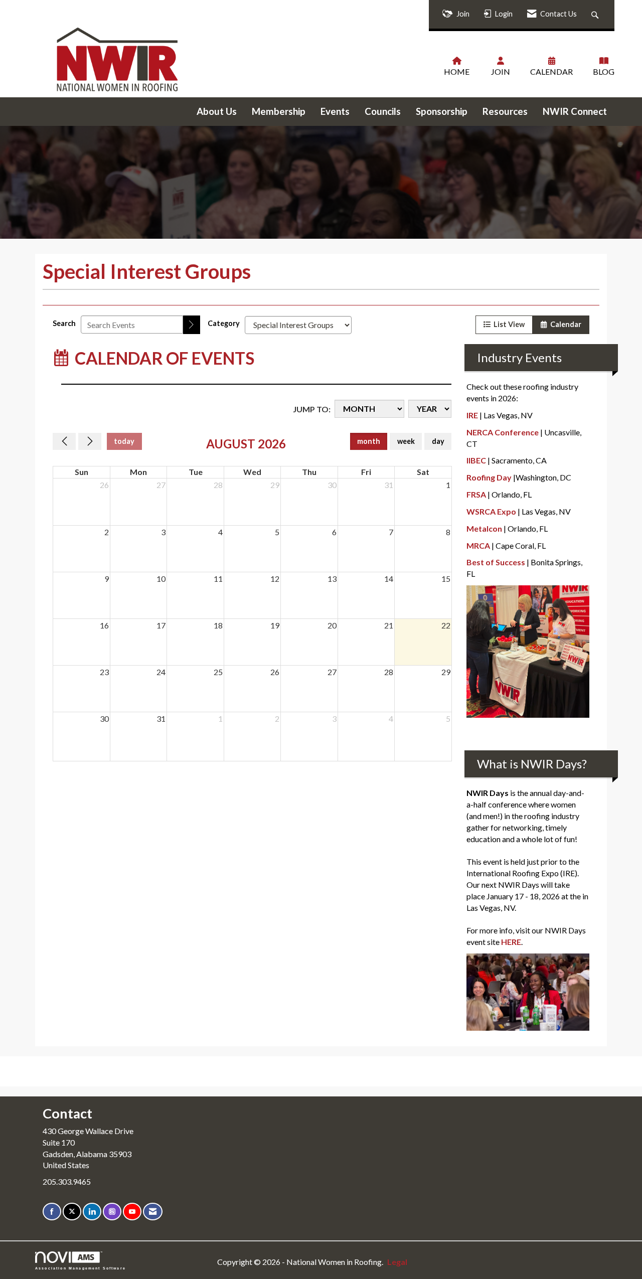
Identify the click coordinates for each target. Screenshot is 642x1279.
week (406, 441)
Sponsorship (441, 111)
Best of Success (495, 562)
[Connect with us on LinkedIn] (92, 1211)
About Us (217, 111)
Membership (278, 111)
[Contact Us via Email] (153, 1211)
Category (224, 323)
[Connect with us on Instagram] (112, 1211)
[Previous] (64, 441)
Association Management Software (80, 1268)
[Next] (89, 441)
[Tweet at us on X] (72, 1211)
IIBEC (476, 460)
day (438, 441)
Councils (383, 111)
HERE (511, 941)
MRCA (478, 545)
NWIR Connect (575, 111)
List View (508, 324)
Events (335, 111)
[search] (191, 324)
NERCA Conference (502, 432)
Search (64, 323)
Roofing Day (489, 477)
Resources (505, 111)
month (368, 441)
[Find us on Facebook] (52, 1211)
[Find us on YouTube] (132, 1211)
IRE (472, 415)
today (124, 441)
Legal (397, 1261)
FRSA (476, 494)
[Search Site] (596, 14)
